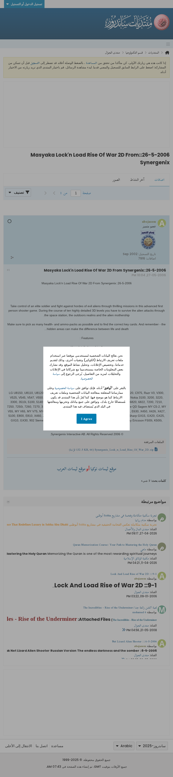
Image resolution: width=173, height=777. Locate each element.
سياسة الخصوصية (64, 388)
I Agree (86, 418)
